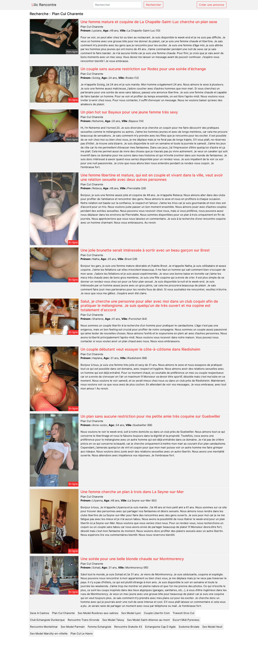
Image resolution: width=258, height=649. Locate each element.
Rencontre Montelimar (44, 626)
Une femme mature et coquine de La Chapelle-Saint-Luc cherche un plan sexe (149, 22)
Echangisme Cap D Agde (160, 626)
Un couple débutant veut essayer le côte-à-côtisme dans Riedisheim (140, 349)
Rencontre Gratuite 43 (128, 626)
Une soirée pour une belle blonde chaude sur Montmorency (132, 559)
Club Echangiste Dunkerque (47, 620)
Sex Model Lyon (131, 613)
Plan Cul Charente (63, 613)
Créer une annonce (211, 4)
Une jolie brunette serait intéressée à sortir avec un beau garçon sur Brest (145, 250)
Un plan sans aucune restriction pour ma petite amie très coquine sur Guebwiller (150, 416)
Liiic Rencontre (44, 5)
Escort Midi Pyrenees (186, 620)
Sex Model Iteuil (212, 626)
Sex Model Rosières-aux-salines (98, 613)
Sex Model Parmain (73, 626)
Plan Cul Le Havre (82, 633)
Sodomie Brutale (189, 626)
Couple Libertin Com (157, 613)
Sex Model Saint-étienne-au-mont (148, 620)
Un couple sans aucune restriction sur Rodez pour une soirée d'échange (143, 69)
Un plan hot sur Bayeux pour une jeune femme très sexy (129, 112)
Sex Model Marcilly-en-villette (49, 633)
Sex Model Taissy (113, 620)
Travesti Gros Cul (183, 613)
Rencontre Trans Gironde (83, 620)
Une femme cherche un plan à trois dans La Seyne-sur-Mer (132, 492)
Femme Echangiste (99, 626)
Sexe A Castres (39, 613)
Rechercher (153, 4)
